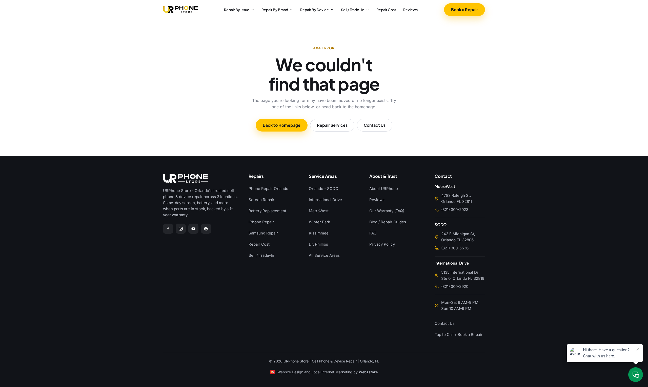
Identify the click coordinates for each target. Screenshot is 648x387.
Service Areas (323, 176)
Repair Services (332, 125)
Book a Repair (464, 9)
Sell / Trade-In (352, 9)
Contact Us (375, 125)
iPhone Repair (261, 222)
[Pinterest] (206, 229)
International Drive (325, 199)
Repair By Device (314, 9)
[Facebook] (168, 229)
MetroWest (319, 210)
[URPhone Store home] (180, 9)
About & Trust (383, 176)
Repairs (256, 176)
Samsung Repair (263, 233)
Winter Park (319, 222)
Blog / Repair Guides (387, 222)
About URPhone (383, 188)
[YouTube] (193, 229)
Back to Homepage (281, 125)
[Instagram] (181, 229)
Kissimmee (319, 233)
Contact (443, 176)
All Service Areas (324, 255)
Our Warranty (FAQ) (386, 210)
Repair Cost (386, 9)
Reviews (410, 9)
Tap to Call (444, 334)
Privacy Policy (382, 244)
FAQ (373, 233)
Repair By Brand (274, 9)
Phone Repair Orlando (268, 188)
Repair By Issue (236, 9)
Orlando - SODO (323, 188)
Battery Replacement (267, 210)
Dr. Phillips (318, 244)
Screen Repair (261, 199)
